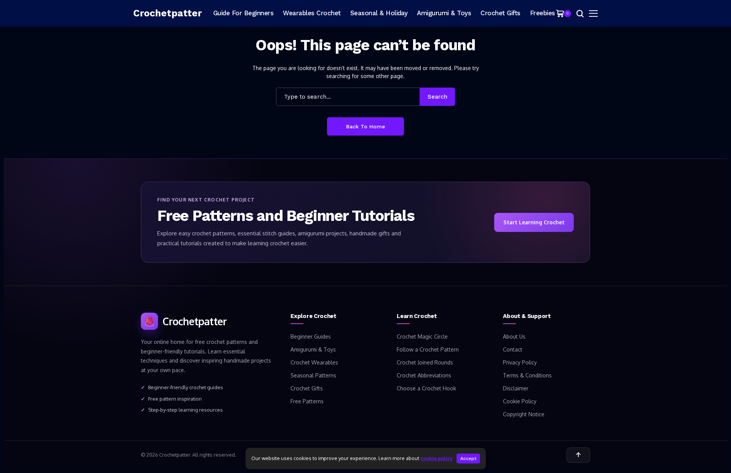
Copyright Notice (523, 414)
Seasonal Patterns (313, 375)
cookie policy (436, 458)
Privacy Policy (520, 362)
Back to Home (365, 126)
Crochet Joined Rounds (425, 362)
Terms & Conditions (527, 375)
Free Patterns (307, 401)
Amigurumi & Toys (313, 349)
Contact (512, 349)
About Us (514, 336)
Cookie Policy (519, 401)
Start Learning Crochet (534, 222)
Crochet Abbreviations (424, 375)
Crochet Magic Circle (422, 336)
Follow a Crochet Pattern (428, 349)
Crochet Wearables (314, 362)
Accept (468, 458)
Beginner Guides (310, 336)
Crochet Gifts (306, 388)
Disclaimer (515, 388)
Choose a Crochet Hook (426, 388)
